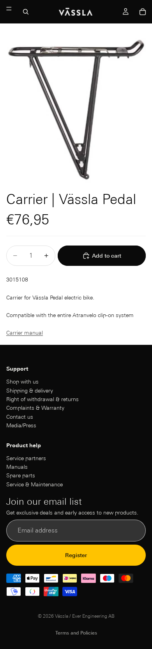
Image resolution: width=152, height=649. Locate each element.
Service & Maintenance (34, 484)
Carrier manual (24, 333)
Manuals (17, 467)
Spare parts (20, 476)
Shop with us (22, 382)
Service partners (26, 458)
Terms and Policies (76, 633)
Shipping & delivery (29, 390)
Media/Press (21, 425)
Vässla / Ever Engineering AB (85, 616)
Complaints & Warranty (35, 408)
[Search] (25, 11)
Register (76, 555)
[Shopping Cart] (142, 11)
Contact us (19, 417)
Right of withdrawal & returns (42, 399)
